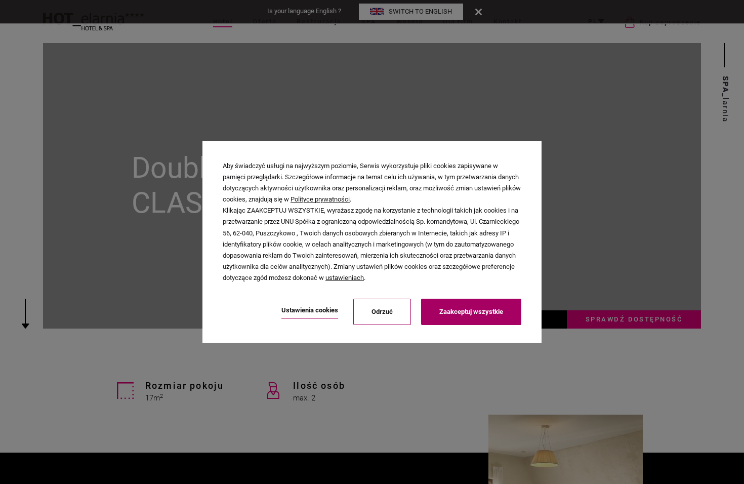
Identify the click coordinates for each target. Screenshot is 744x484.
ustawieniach (344, 277)
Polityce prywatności (320, 199)
